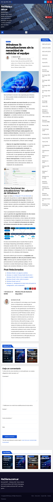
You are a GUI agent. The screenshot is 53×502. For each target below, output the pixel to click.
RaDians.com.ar (6, 8)
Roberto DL (28, 63)
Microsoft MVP (26, 61)
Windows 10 (45, 155)
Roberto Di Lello (16, 57)
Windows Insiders (7, 456)
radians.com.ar (14, 63)
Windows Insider (24, 65)
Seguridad (44, 138)
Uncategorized (46, 145)
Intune (43, 106)
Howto (16, 61)
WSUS (23, 67)
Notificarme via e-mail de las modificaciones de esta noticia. (18, 405)
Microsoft (21, 61)
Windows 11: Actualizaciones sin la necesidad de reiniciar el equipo (19, 49)
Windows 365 (45, 166)
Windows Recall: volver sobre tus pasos (18, 279)
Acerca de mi (37, 495)
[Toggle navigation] (26, 32)
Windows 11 (8, 41)
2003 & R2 (45, 44)
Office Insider (45, 116)
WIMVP (12, 65)
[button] (50, 32)
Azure (43, 62)
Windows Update (18, 67)
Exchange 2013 (46, 90)
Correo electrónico (7, 418)
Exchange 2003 (46, 75)
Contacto (49, 495)
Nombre (4, 409)
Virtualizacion (45, 150)
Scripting (44, 134)
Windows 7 (45, 171)
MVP (31, 61)
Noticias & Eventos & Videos (44, 111)
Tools (32, 63)
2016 (43, 55)
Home (32, 495)
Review (44, 125)
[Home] (2, 32)
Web (3, 427)
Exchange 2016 (46, 95)
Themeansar (3, 499)
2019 (43, 58)
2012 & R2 (45, 51)
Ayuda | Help (43, 495)
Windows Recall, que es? (13, 281)
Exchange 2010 (46, 85)
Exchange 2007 (46, 80)
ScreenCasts (45, 129)
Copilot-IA (44, 66)
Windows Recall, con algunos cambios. (17, 273)
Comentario (5, 376)
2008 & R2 (45, 47)
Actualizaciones (23, 58)
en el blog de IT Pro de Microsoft (22, 196)
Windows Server (46, 198)
